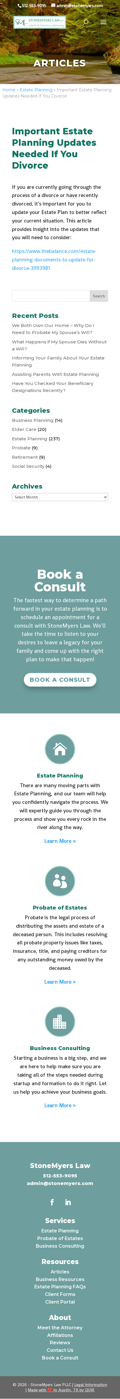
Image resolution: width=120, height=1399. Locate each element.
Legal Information (90, 1384)
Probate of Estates (60, 1238)
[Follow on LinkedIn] (67, 1202)
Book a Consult (60, 679)
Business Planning (33, 420)
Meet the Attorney (60, 1327)
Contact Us (60, 1350)
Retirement (25, 457)
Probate (21, 448)
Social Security (28, 466)
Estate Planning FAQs (60, 1287)
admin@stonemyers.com (60, 1183)
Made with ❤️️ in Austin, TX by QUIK (61, 1390)
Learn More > (60, 841)
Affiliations (60, 1335)
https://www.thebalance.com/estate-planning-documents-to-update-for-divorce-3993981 (54, 259)
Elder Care (24, 429)
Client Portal (60, 1302)
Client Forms (60, 1294)
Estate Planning (36, 90)
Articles (60, 1272)
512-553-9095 (60, 1176)
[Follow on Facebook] (52, 1202)
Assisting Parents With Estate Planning (55, 374)
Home (8, 90)
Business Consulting (60, 1246)
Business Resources (60, 1279)
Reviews (60, 1342)
